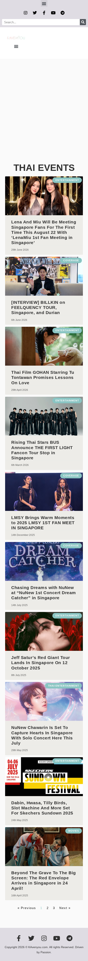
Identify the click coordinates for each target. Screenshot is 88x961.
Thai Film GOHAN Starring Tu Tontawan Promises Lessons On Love (42, 377)
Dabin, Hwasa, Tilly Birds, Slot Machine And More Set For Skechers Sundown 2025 (42, 807)
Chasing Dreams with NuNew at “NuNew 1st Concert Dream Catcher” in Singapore (43, 592)
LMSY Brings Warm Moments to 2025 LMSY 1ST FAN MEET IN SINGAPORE (43, 522)
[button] (44, 3)
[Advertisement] (44, 105)
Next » (65, 908)
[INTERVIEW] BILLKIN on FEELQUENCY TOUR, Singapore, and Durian (38, 307)
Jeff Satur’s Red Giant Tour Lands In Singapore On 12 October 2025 (40, 662)
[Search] (83, 22)
